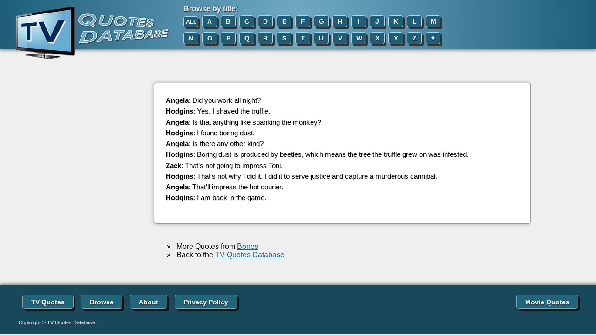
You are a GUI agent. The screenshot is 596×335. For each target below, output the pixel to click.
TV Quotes (48, 302)
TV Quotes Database (249, 255)
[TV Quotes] (84, 33)
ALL (191, 22)
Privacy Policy (205, 302)
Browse (102, 302)
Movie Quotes (547, 302)
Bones (247, 246)
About (148, 302)
